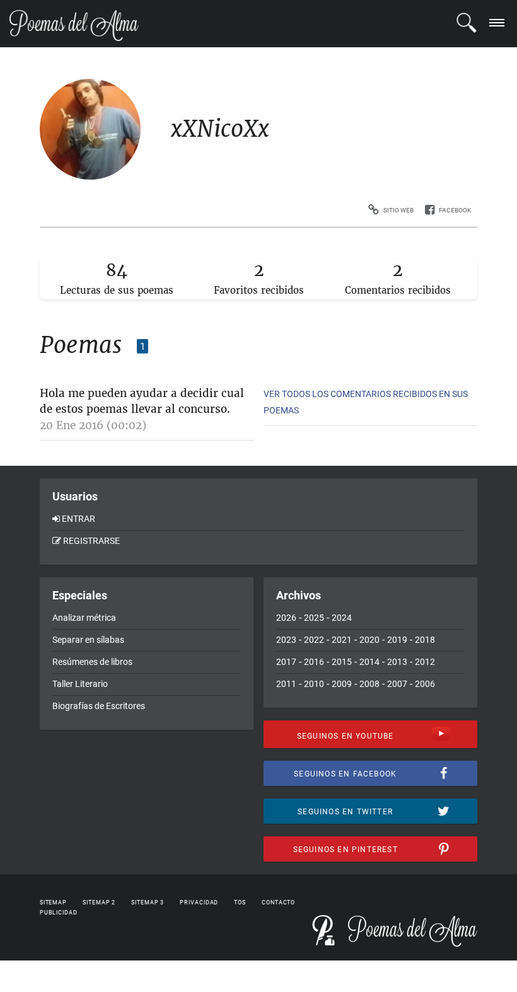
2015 (342, 661)
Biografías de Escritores (98, 705)
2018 (425, 639)
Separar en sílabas (88, 639)
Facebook (455, 210)
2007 (397, 683)
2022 (314, 639)
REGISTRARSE (91, 540)
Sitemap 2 (99, 902)
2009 (342, 683)
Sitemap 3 (147, 902)
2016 (314, 661)
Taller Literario (80, 683)
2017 (286, 661)
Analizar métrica (84, 617)
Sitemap (53, 902)
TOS (240, 902)
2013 (397, 661)
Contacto (278, 902)
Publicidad (59, 912)
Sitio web (398, 210)
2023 (286, 639)
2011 (286, 683)
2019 (397, 639)
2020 (369, 639)
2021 (342, 639)
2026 (286, 617)
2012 (425, 661)
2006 (425, 683)
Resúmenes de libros (92, 661)
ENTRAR (78, 518)
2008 (369, 683)
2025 (314, 617)
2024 (342, 617)
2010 (314, 683)
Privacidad (199, 902)
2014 (369, 661)
